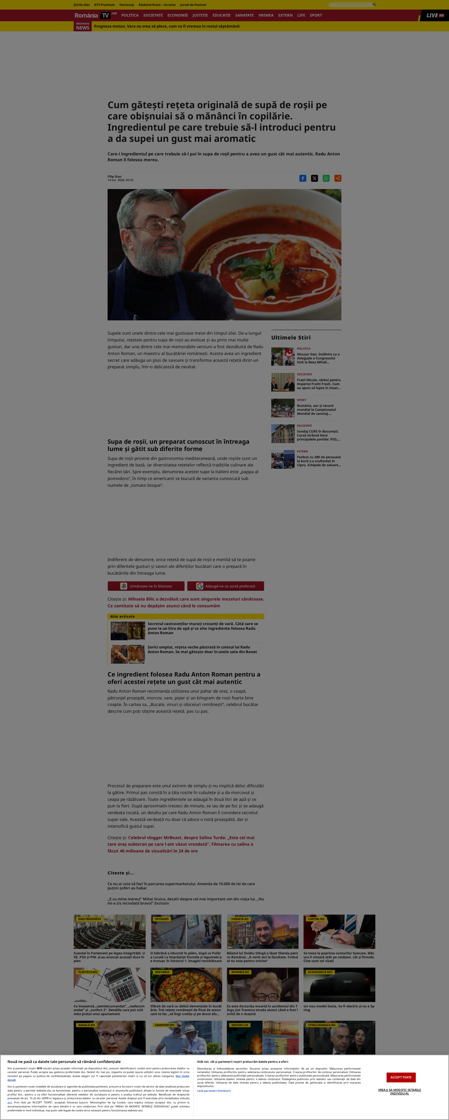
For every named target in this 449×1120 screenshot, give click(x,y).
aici (9, 1102)
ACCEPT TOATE (401, 1077)
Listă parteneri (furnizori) (214, 1090)
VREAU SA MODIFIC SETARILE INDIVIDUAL (399, 1092)
